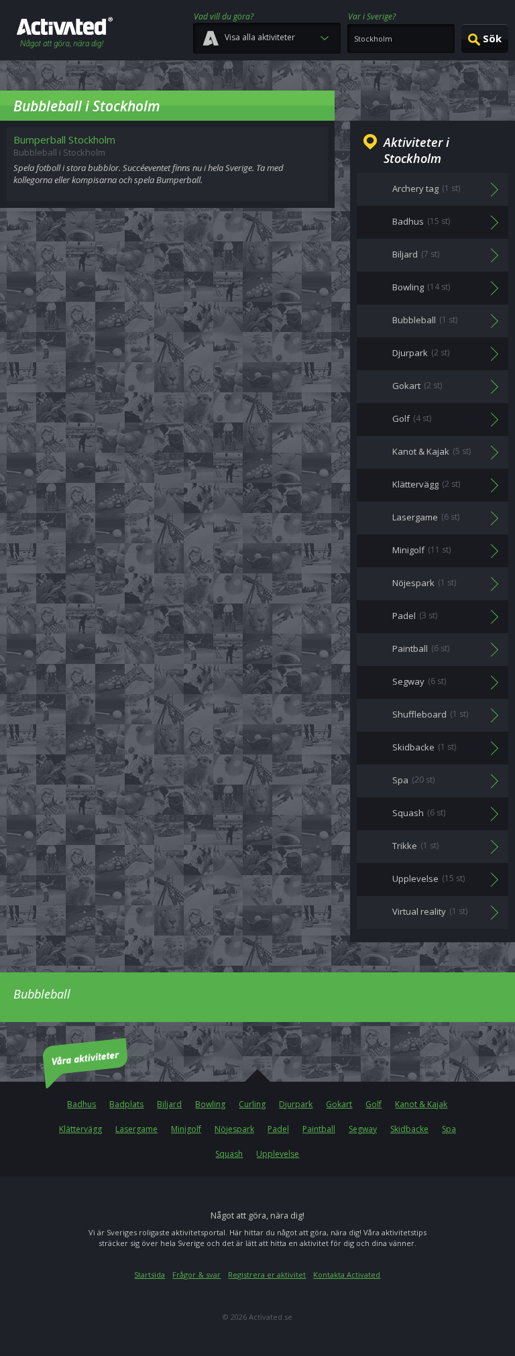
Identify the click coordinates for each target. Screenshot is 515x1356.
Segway (363, 1129)
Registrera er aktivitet (267, 1274)
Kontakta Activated (346, 1274)
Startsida (149, 1274)
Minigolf (186, 1129)
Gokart (339, 1104)
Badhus (81, 1104)
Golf (373, 1104)
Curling (252, 1104)
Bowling (210, 1104)
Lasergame (136, 1129)
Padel (278, 1129)
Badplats (126, 1104)
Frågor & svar (196, 1274)
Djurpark (295, 1104)
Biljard (169, 1104)
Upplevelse (277, 1154)
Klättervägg (80, 1129)
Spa (449, 1129)
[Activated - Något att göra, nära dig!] (65, 34)
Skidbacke (409, 1129)
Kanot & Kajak (421, 1104)
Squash (229, 1154)
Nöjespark (234, 1129)
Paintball (318, 1129)
